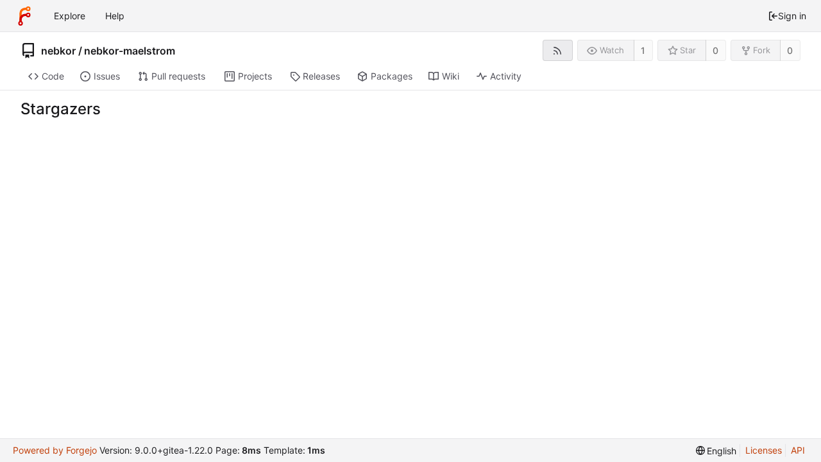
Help (114, 15)
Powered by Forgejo (55, 450)
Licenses (763, 450)
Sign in (792, 15)
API (798, 450)
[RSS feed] (558, 50)
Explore (69, 15)
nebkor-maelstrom (129, 50)
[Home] (24, 16)
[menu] (716, 450)
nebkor (58, 50)
